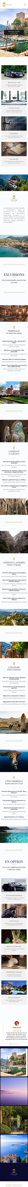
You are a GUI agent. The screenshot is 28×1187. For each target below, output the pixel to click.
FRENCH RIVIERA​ (14, 1147)
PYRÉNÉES (14, 1061)
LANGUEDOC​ (14, 1090)
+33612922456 (9, 1185)
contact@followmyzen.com (17, 1185)
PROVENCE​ (14, 1119)
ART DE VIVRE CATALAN (14, 32)
